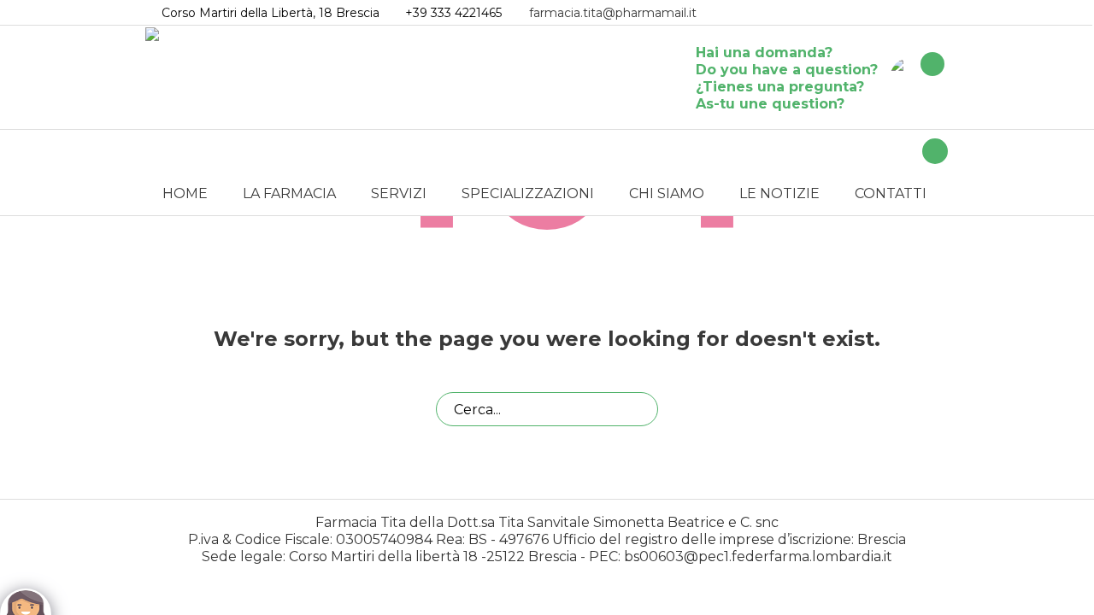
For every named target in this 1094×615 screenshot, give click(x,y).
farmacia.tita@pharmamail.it (613, 12)
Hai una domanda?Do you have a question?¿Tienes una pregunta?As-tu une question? (787, 78)
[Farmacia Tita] (911, 77)
